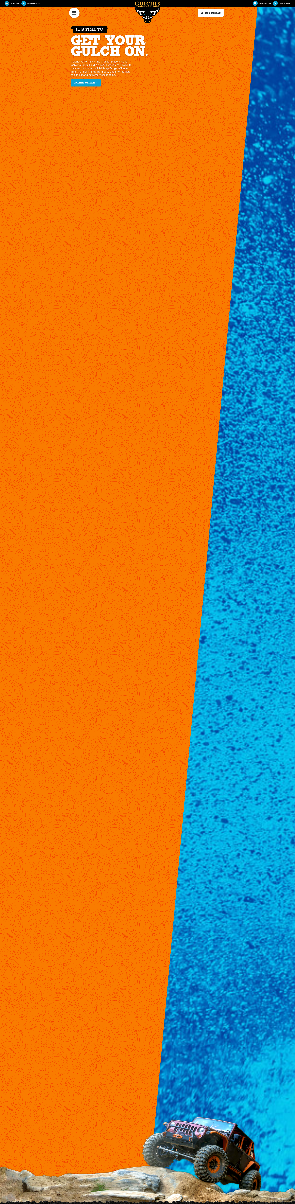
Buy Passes (212, 12)
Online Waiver (85, 82)
